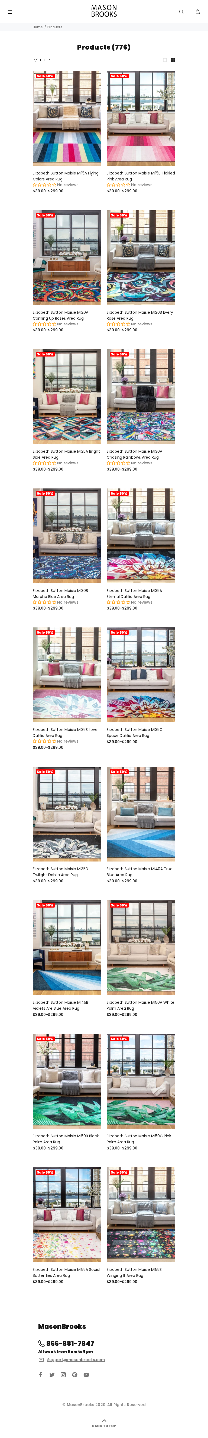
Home (38, 27)
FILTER (45, 60)
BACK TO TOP (104, 1426)
